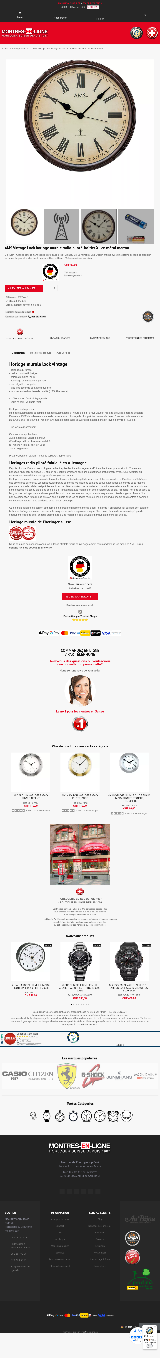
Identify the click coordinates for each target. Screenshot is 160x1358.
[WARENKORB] (100, 14)
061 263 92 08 (38, 316)
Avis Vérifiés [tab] (63, 352)
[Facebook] (69, 1191)
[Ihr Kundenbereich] (125, 15)
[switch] (150, 1346)
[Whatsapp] (90, 1191)
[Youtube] (97, 1191)
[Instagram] (76, 1191)
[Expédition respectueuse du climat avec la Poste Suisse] (140, 1279)
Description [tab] (18, 352)
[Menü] (155, 1327)
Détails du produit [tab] (40, 352)
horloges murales (20, 48)
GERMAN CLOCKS (84, 584)
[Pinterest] (83, 1191)
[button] (60, 14)
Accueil (5, 48)
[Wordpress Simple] (62, 1191)
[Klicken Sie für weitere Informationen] (80, 1039)
